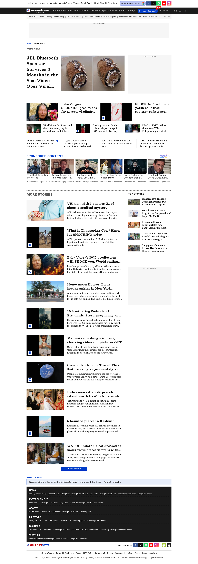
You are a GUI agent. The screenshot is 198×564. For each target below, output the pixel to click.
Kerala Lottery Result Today (52, 17)
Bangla (90, 3)
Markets (96, 10)
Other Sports (85, 512)
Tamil (83, 3)
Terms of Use (62, 553)
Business (86, 10)
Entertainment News (37, 503)
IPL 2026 (163, 10)
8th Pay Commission (89, 530)
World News (82, 494)
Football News (60, 512)
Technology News (107, 530)
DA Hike (75, 530)
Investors (153, 553)
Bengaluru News (145, 494)
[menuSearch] (185, 11)
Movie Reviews (76, 503)
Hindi (96, 3)
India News (71, 494)
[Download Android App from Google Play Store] (164, 545)
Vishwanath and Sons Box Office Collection (138, 17)
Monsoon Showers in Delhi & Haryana (100, 17)
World (77, 10)
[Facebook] (148, 3)
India (70, 10)
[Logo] (39, 11)
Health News (65, 521)
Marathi (103, 3)
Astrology (77, 521)
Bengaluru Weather (78, 539)
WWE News (73, 512)
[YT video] (164, 3)
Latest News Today (56, 494)
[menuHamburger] (180, 11)
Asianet (38, 545)
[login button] (176, 11)
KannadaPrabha (65, 3)
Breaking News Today (37, 494)
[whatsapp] (158, 3)
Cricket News (46, 512)
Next (169, 16)
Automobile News (124, 530)
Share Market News (51, 530)
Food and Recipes (50, 521)
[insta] (169, 3)
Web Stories (100, 521)
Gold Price (65, 530)
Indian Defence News (127, 494)
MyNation (112, 3)
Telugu (76, 3)
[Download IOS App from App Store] (169, 545)
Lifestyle (131, 10)
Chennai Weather (60, 539)
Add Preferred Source (131, 3)
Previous (165, 16)
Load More (73, 468)
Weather (32, 539)
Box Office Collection (93, 503)
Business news (34, 530)
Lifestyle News (34, 521)
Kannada (53, 3)
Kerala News (110, 494)
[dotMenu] (172, 11)
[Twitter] (153, 3)
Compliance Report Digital (135, 553)
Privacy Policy (75, 553)
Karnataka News (97, 494)
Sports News (33, 512)
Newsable (43, 3)
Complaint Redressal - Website (109, 553)
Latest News (59, 10)
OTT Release (52, 503)
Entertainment (117, 10)
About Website (47, 553)
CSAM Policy (88, 553)
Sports (105, 10)
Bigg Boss (64, 503)
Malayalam (33, 3)
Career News (88, 521)
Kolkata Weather (74, 17)
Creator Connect (147, 11)
